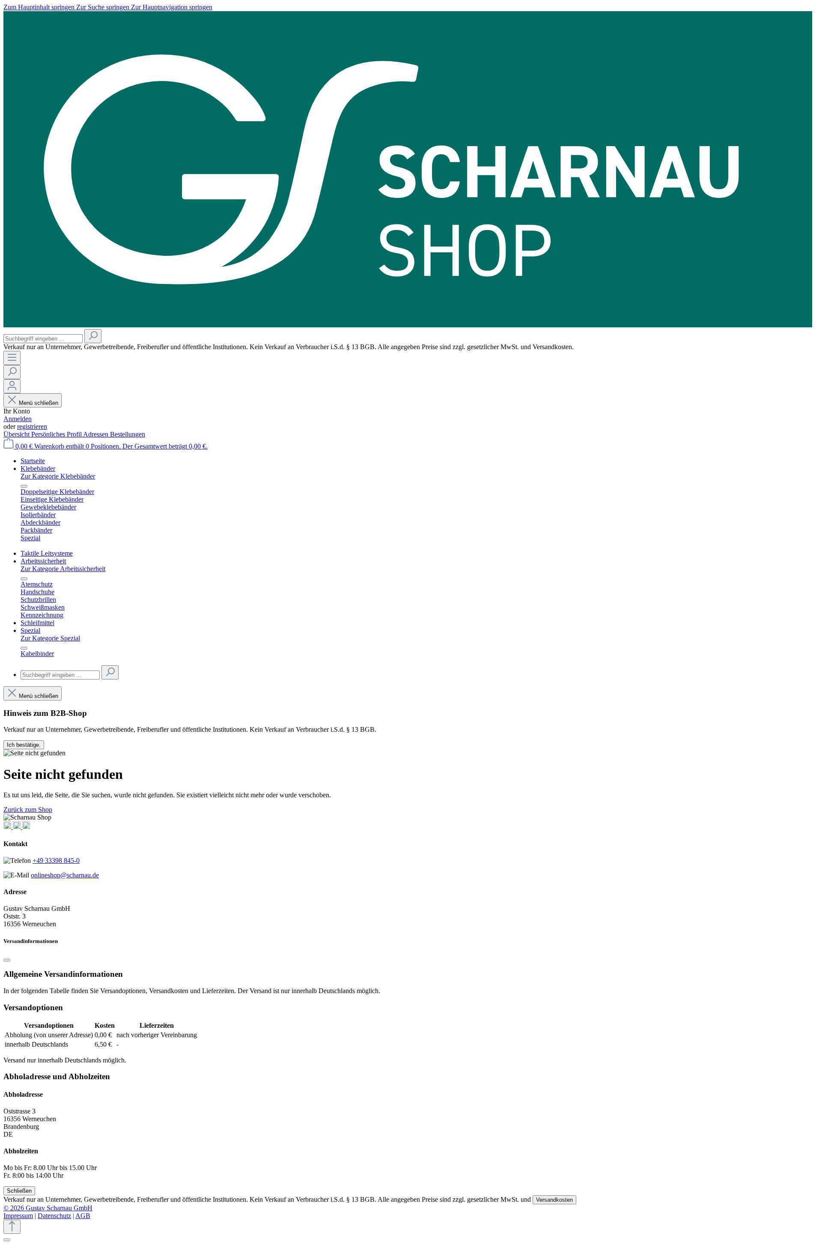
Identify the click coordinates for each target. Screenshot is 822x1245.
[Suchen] (92, 336)
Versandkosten (554, 1200)
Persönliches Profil (57, 434)
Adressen (96, 434)
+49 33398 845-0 (56, 860)
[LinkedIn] (26, 826)
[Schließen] (6, 960)
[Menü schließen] (24, 486)
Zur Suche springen (103, 7)
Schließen (19, 1191)
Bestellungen (127, 434)
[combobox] (43, 338)
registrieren (32, 426)
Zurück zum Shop (27, 809)
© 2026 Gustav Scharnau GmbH (47, 1208)
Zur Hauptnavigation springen (171, 7)
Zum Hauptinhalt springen (39, 7)
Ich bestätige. (24, 745)
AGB (82, 1215)
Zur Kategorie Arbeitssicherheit (63, 568)
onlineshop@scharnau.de (65, 875)
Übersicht (17, 434)
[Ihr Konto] (12, 386)
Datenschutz (54, 1215)
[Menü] (12, 358)
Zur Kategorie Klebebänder (58, 476)
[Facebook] (17, 826)
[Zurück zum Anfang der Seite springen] (12, 1227)
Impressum (18, 1215)
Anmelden (17, 418)
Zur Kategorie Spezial (50, 638)
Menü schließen (38, 403)
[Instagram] (8, 826)
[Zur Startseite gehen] (407, 325)
